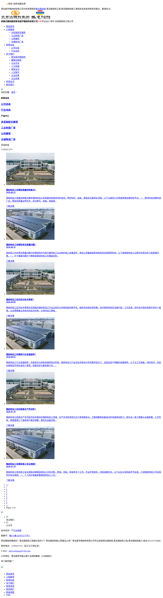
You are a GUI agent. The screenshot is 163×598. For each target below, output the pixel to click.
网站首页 (10, 574)
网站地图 (10, 592)
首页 (13, 92)
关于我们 (10, 583)
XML (8, 595)
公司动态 (6, 104)
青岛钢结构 (41, 9)
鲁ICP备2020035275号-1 (19, 536)
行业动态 (6, 110)
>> (7, 505)
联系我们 (10, 589)
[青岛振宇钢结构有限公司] (25, 18)
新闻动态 (10, 580)
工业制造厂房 (8, 127)
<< (7, 485)
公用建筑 (6, 133)
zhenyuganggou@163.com (19, 551)
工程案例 (10, 577)
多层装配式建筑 (9, 122)
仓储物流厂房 (8, 139)
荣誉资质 (10, 586)
